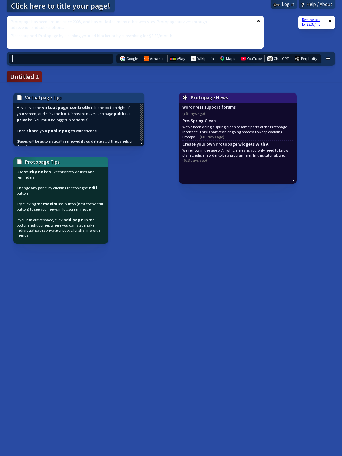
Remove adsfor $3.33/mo (311, 22)
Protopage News (209, 97)
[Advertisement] (131, 32)
